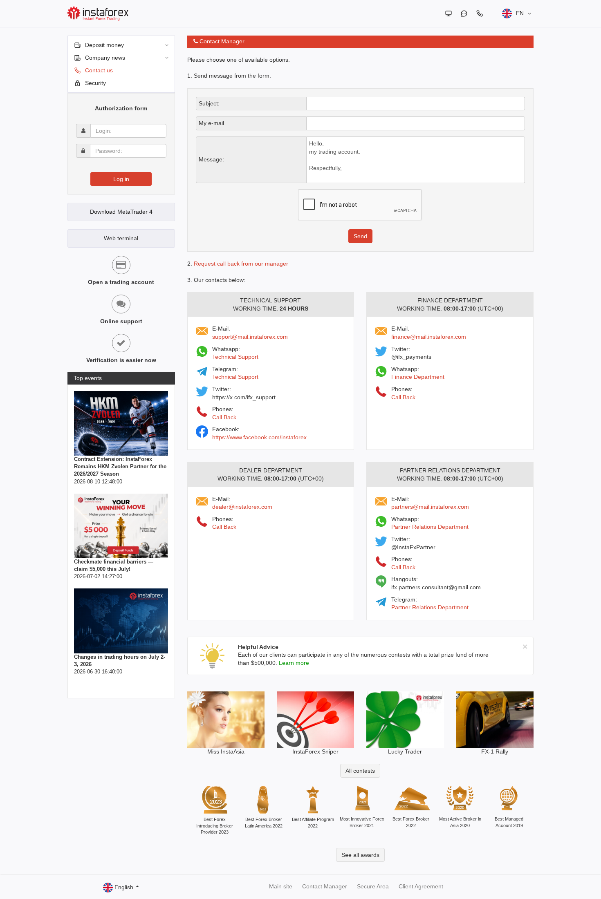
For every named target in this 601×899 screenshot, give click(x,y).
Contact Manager (324, 886)
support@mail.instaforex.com (250, 336)
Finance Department (417, 376)
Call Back (224, 417)
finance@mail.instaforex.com (428, 336)
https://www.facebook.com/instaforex (259, 437)
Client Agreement (421, 886)
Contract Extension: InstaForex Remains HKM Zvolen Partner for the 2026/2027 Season (120, 466)
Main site (280, 886)
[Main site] (448, 13)
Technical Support (235, 356)
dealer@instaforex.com (242, 506)
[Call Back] (479, 13)
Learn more (294, 663)
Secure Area (373, 886)
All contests (360, 770)
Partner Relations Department (430, 526)
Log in (121, 179)
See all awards (360, 855)
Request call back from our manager (241, 263)
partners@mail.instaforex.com (430, 506)
